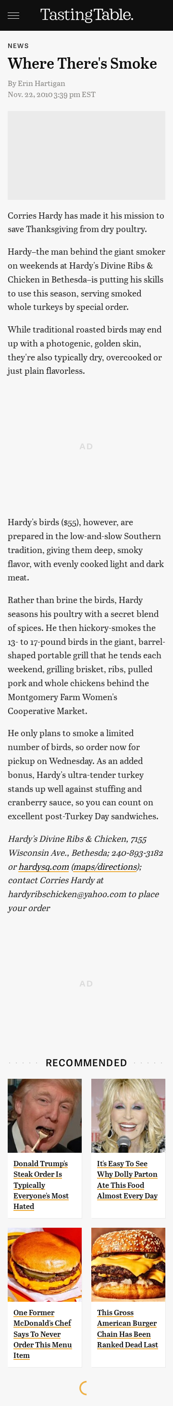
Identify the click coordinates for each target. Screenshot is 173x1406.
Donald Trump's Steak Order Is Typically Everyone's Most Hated (41, 1185)
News (18, 45)
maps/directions (104, 866)
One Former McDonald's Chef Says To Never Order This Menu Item (42, 1334)
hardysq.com (43, 866)
